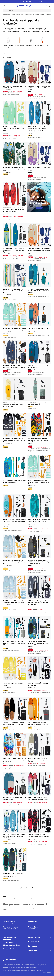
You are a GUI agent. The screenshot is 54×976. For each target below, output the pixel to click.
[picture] (15, 72)
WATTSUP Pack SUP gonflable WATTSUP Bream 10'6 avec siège (14, 481)
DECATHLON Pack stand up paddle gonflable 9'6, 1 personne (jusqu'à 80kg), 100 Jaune (13, 404)
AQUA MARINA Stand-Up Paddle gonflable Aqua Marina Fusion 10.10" (38, 723)
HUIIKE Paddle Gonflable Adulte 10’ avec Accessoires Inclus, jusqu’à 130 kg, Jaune (14, 683)
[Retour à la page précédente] (21, 887)
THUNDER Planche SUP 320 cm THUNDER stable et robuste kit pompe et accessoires (39, 836)
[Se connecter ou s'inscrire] (46, 6)
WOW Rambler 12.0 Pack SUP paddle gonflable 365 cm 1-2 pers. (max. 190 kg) (14, 250)
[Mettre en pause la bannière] (48, 2)
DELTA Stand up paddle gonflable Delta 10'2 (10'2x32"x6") (39, 366)
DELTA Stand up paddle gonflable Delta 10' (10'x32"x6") (14, 87)
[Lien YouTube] (10, 949)
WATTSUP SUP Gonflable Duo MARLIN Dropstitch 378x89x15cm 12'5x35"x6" (38, 290)
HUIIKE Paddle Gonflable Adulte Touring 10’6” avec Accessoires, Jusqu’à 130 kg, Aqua (14, 128)
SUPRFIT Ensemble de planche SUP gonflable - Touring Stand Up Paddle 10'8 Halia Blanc (38, 683)
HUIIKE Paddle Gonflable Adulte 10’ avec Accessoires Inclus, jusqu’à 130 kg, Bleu (14, 601)
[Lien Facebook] (4, 949)
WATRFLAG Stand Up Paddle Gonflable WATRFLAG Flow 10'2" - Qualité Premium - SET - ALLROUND (39, 128)
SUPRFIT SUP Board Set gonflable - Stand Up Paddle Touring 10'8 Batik (38, 798)
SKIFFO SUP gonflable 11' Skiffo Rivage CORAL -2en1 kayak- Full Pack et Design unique (39, 250)
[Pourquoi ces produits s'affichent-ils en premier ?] (3, 57)
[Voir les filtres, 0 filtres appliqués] (5, 53)
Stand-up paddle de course (31, 46)
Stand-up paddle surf (42, 45)
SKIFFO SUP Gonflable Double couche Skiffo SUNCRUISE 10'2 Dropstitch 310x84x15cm (14, 836)
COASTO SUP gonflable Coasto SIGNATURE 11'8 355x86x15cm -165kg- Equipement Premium (39, 562)
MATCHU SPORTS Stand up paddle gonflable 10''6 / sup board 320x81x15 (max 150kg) (39, 440)
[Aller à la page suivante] (32, 887)
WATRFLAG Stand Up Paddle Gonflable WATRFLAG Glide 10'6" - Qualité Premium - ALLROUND (39, 521)
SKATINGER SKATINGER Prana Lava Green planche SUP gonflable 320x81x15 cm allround (13, 875)
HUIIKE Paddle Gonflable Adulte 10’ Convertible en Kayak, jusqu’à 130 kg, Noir (14, 440)
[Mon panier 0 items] (49, 6)
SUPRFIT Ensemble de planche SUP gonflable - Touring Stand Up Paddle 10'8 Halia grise (38, 602)
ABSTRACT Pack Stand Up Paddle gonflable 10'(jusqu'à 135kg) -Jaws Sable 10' (38, 760)
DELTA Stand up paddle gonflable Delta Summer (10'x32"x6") (14, 798)
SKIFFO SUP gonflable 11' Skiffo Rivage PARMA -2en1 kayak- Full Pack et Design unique (39, 169)
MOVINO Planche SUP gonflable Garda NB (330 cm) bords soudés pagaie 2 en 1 (14, 366)
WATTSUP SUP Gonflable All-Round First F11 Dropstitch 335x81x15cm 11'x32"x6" (39, 329)
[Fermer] (50, 2)
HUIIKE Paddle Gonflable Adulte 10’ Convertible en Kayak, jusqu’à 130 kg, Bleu (14, 562)
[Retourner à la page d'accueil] (25, 6)
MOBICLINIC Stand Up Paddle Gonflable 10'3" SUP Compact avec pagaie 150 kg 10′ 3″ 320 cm (14, 521)
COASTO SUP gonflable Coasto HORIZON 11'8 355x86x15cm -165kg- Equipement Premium (38, 643)
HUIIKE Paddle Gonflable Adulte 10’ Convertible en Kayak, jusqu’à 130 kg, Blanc (14, 290)
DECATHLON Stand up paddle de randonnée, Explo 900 (37, 403)
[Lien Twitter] (7, 949)
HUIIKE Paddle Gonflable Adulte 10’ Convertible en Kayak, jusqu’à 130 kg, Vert (14, 169)
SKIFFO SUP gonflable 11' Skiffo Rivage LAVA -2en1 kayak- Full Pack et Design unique (39, 87)
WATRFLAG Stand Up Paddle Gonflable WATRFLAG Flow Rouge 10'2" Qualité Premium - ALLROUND (14, 209)
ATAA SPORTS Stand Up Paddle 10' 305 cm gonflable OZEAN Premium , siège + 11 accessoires (14, 760)
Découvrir (39, 207)
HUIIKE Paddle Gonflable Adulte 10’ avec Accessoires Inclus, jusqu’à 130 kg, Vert (14, 329)
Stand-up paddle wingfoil (8, 46)
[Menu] (4, 6)
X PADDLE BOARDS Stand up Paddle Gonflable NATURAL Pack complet (13, 723)
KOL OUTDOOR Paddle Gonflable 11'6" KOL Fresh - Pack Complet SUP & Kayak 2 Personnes (14, 643)
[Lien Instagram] (13, 949)
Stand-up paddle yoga (19, 46)
